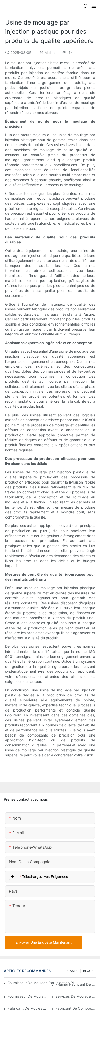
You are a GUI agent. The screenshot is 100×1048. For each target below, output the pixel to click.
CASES (72, 971)
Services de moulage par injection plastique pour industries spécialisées (75, 996)
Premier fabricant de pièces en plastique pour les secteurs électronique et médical (75, 984)
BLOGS (88, 971)
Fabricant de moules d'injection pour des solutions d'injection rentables (28, 1008)
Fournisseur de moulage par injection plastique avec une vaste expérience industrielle (43, 983)
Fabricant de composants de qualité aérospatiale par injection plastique (75, 1008)
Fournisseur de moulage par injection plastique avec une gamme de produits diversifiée (28, 996)
